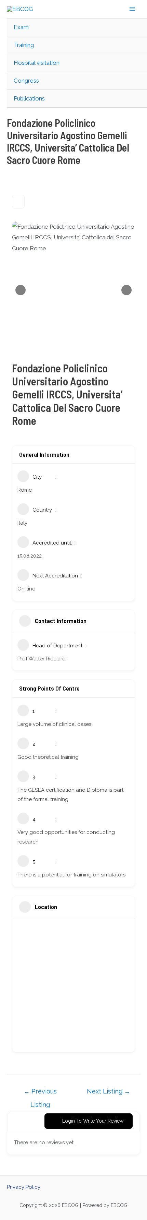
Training (24, 44)
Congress (26, 80)
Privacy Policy (23, 1187)
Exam (21, 27)
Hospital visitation (36, 62)
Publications (29, 98)
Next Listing (108, 1091)
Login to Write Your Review (92, 1121)
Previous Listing (40, 1093)
